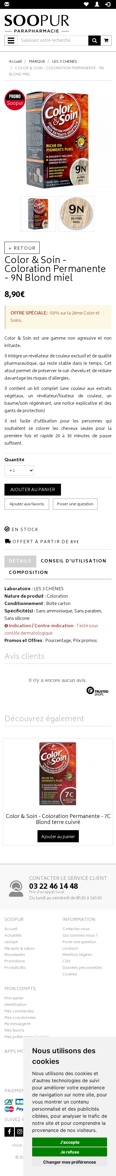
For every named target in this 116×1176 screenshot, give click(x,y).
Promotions (14, 962)
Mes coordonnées (20, 1018)
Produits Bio (15, 968)
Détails (20, 561)
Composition (28, 573)
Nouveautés (14, 955)
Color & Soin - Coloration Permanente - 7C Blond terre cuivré (58, 819)
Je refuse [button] (69, 1151)
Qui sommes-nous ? (80, 936)
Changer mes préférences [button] (69, 1161)
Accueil (15, 62)
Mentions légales (77, 955)
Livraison (70, 949)
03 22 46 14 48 (53, 887)
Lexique (11, 943)
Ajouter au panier (32, 490)
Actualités (13, 936)
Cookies (69, 975)
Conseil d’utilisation (73, 561)
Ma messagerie (17, 1024)
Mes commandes (19, 1012)
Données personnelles (82, 968)
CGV (66, 962)
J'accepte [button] (69, 1142)
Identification (15, 1005)
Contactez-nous (76, 930)
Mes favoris (14, 1031)
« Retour (22, 248)
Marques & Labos (19, 949)
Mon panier (13, 999)
